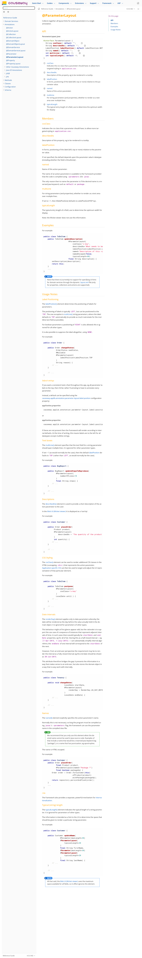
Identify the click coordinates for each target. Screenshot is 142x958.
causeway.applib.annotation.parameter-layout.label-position (66, 398)
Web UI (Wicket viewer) (56, 511)
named (49, 88)
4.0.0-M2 (130, 9)
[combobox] (19, 8)
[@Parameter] (5, 12)
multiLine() (68, 314)
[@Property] (9, 12)
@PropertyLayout (13, 63)
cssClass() (49, 562)
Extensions (79, 3)
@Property (10, 60)
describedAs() (51, 504)
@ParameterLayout (14, 57)
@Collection (11, 34)
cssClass (50, 63)
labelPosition (52, 79)
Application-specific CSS (51, 568)
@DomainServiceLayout (15, 50)
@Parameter (11, 54)
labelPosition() (51, 304)
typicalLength (52, 104)
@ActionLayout (12, 31)
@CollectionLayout (13, 37)
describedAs (52, 72)
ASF (119, 3)
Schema (8, 90)
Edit (138, 9)
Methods (8, 80)
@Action (9, 28)
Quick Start (36, 3)
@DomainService (13, 47)
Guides (50, 3)
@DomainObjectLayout (15, 44)
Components (64, 3)
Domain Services (11, 21)
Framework (106, 3)
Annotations (9, 24)
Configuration (10, 86)
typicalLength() (51, 809)
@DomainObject (12, 41)
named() (49, 718)
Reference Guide (10, 17)
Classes (8, 83)
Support (93, 3)
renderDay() (50, 619)
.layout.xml (84, 282)
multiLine (50, 95)
